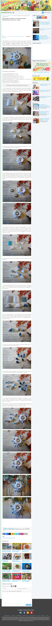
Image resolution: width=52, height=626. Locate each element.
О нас (39, 615)
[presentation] (3, 591)
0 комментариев (4, 37)
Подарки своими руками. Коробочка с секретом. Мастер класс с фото (45, 119)
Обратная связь (7, 615)
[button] (3, 591)
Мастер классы (25, 615)
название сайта (6, 12)
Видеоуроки (19, 615)
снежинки (4, 259)
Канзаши (15, 36)
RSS (47, 615)
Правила (42, 615)
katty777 (5, 36)
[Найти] (43, 13)
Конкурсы (13, 615)
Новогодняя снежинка (10, 537)
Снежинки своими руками (20, 36)
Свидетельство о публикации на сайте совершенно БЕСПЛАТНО (45, 105)
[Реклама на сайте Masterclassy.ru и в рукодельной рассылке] (41, 80)
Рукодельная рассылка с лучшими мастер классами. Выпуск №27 (44, 112)
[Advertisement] (16, 29)
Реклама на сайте (33, 615)
